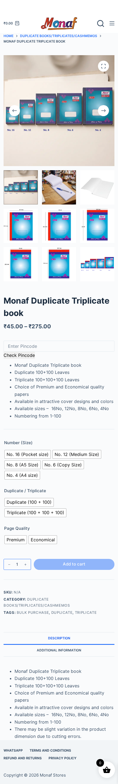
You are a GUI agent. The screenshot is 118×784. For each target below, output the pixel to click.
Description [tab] (59, 638)
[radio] (27, 454)
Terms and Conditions (50, 750)
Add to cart (74, 564)
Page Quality (17, 528)
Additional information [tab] (59, 650)
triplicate (86, 612)
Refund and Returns (23, 758)
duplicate (62, 612)
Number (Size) (18, 442)
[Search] (100, 23)
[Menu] (111, 23)
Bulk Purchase (33, 612)
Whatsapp (13, 750)
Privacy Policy (63, 758)
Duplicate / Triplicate (25, 490)
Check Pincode (19, 355)
